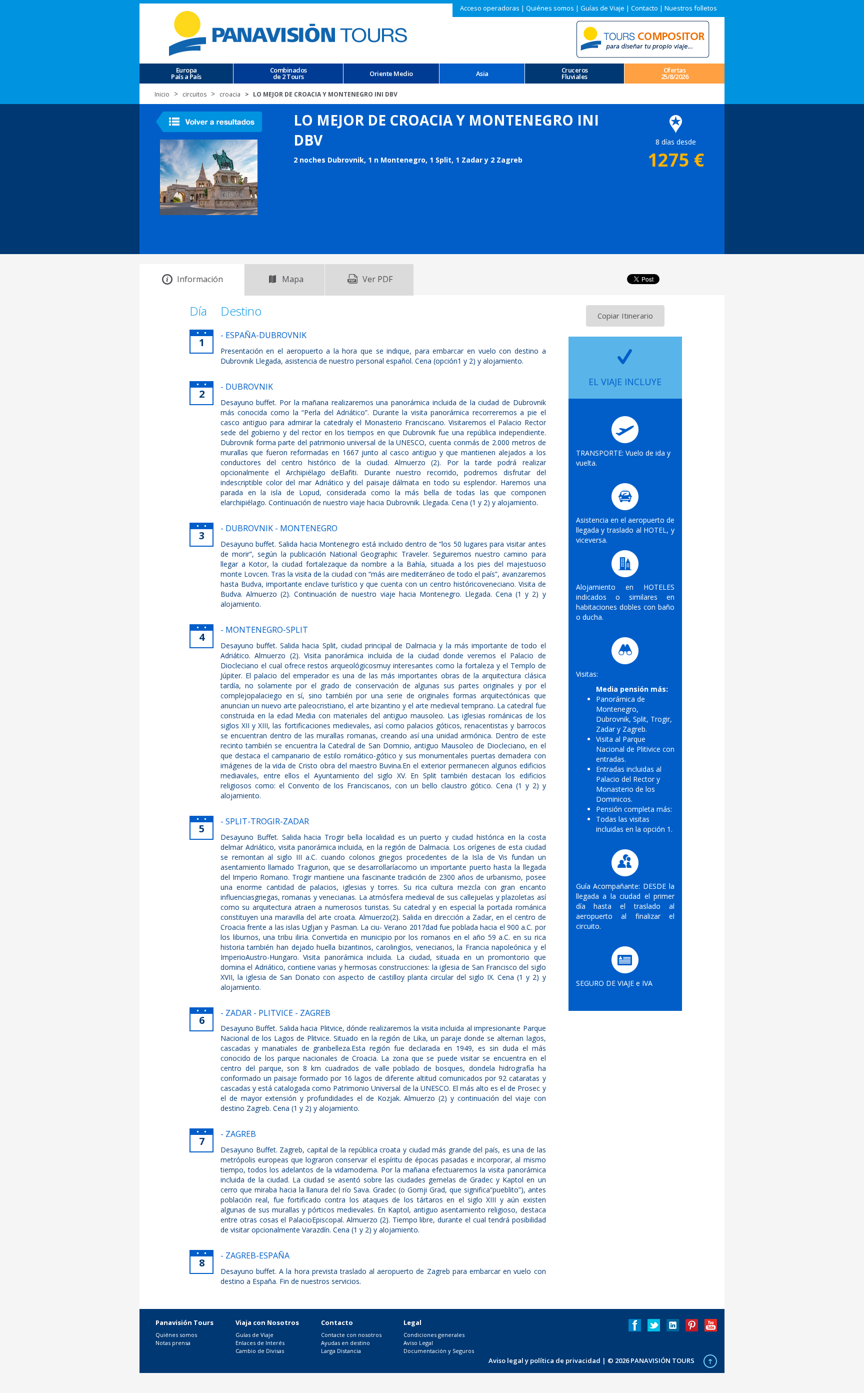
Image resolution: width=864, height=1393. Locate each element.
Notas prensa (173, 1342)
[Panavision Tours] (289, 33)
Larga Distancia (341, 1350)
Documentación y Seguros (439, 1350)
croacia (230, 94)
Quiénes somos (550, 8)
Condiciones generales (434, 1334)
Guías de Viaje (602, 8)
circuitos (194, 94)
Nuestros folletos (690, 8)
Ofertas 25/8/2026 (674, 73)
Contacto (644, 8)
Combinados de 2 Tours (288, 73)
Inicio (162, 94)
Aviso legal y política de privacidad (544, 1360)
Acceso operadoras (490, 8)
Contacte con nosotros (351, 1334)
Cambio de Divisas (260, 1350)
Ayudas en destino (345, 1342)
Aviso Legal (418, 1342)
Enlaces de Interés (260, 1342)
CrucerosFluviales (575, 73)
